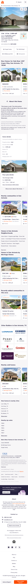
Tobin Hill (3, 243)
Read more (3, 466)
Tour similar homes (20, 582)
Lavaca (3, 238)
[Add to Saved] (25, 9)
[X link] (19, 547)
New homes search (9, 474)
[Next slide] (25, 18)
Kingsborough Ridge (13, 236)
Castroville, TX (4, 411)
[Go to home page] (2, 2)
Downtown (9, 243)
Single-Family (4, 447)
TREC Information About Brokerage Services (14, 535)
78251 (2, 428)
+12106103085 (17, 122)
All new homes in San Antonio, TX (11, 5)
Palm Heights (16, 243)
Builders (14, 563)
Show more (4, 118)
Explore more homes (14, 525)
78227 (2, 432)
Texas (16, 474)
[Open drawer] (25, 2)
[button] (14, 490)
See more (3, 250)
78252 (2, 425)
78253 (2, 430)
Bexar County (14, 476)
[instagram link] (8, 547)
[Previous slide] (2, 18)
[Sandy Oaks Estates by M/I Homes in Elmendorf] (11, 302)
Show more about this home (14, 189)
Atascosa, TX (4, 408)
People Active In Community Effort (9, 241)
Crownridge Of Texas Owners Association (15, 238)
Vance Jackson (12, 246)
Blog (14, 566)
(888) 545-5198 (7, 517)
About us (14, 554)
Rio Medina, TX (4, 413)
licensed (12, 530)
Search (19, 2)
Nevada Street (4, 246)
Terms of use (14, 569)
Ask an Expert (7, 582)
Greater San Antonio (5, 476)
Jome (2, 474)
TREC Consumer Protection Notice (14, 537)
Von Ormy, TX (4, 406)
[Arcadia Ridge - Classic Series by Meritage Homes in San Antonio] (11, 208)
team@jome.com (8, 519)
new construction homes (19, 503)
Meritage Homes (9, 36)
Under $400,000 (5, 442)
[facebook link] (15, 547)
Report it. (22, 471)
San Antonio (21, 476)
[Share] (21, 9)
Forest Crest (22, 241)
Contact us (14, 560)
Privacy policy (14, 572)
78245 (2, 423)
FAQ (14, 557)
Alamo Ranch (4, 236)
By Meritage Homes (6, 445)
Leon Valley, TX (5, 404)
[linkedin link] (12, 547)
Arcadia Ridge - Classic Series (7, 479)
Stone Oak (21, 236)
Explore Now (6, 492)
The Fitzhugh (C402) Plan (6, 38)
